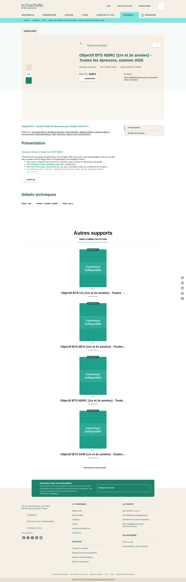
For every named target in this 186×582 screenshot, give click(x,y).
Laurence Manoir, (102, 132)
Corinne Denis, (28, 134)
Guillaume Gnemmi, (56, 132)
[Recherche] (161, 6)
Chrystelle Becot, (39, 132)
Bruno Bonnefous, (44, 134)
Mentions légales (96, 574)
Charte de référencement (125, 574)
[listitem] (24, 538)
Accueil (26, 20)
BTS (44, 20)
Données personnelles (60, 574)
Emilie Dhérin (85, 134)
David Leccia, (72, 134)
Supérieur (35, 20)
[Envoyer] (147, 488)
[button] (107, 6)
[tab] (29, 15)
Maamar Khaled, (87, 132)
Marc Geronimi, (59, 134)
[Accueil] (32, 6)
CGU (106, 574)
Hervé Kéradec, (72, 132)
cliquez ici (55, 493)
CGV (111, 574)
